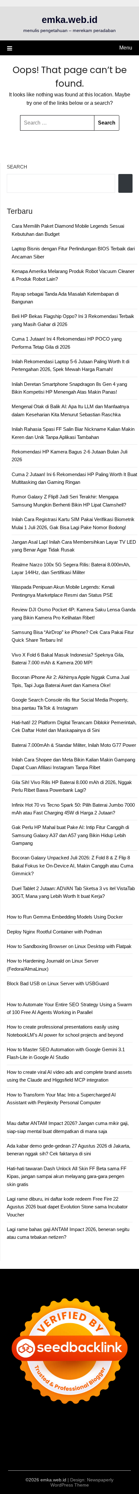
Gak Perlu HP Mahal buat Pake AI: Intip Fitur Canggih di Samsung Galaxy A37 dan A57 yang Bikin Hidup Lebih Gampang (70, 835)
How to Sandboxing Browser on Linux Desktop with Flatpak (69, 946)
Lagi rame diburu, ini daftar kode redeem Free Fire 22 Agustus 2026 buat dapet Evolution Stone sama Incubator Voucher (67, 1206)
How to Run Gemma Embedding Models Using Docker (65, 917)
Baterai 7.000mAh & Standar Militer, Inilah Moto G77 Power (74, 745)
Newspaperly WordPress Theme (82, 1482)
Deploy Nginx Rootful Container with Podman (54, 931)
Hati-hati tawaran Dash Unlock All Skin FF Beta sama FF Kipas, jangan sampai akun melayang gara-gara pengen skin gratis (66, 1176)
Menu (125, 47)
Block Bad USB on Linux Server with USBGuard (58, 983)
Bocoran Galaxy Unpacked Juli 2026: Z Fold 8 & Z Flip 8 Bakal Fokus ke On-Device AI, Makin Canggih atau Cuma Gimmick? (72, 865)
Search (17, 166)
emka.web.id (70, 20)
